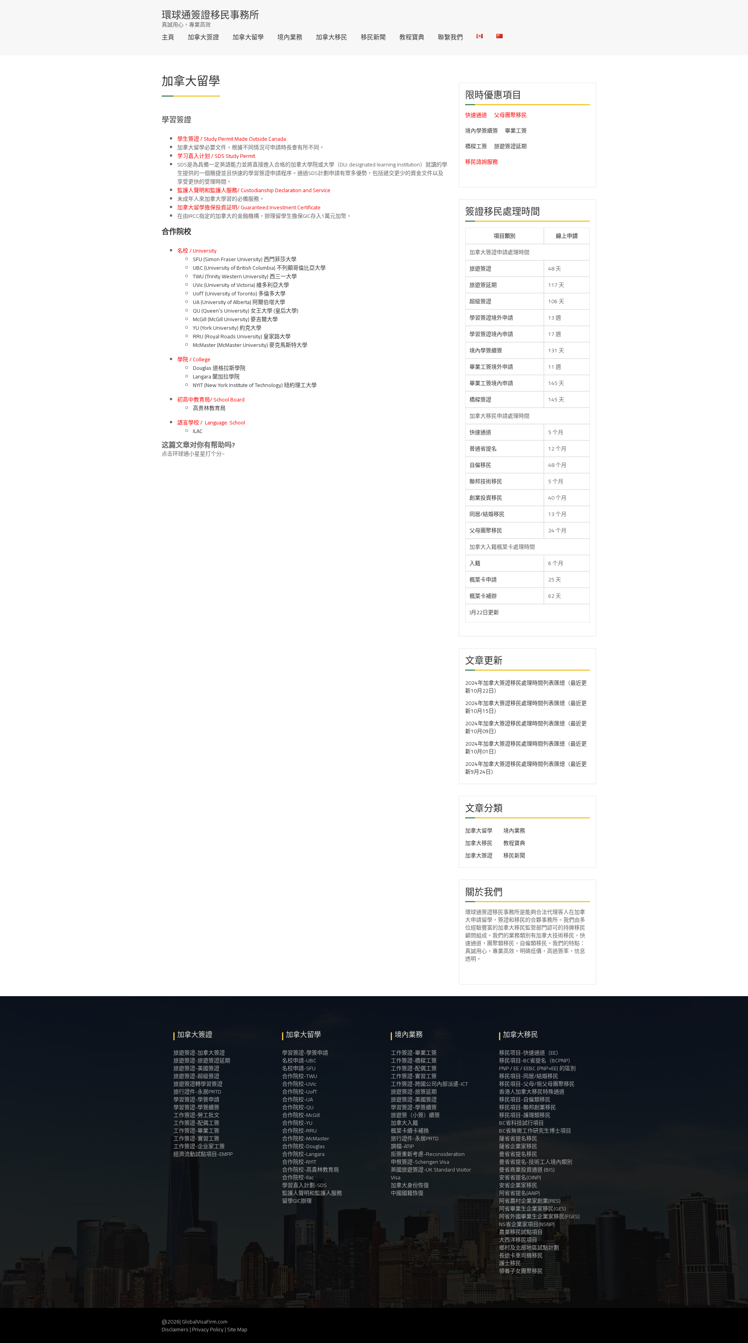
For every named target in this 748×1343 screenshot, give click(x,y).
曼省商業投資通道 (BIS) (527, 1169)
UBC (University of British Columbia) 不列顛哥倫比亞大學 (259, 268)
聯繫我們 (450, 37)
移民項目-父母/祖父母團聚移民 (537, 1084)
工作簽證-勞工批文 (196, 1115)
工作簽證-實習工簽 (196, 1138)
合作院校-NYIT (299, 1162)
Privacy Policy (208, 1329)
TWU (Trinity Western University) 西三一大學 (245, 276)
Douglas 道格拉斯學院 (219, 368)
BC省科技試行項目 (521, 1123)
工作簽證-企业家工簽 (199, 1146)
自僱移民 (480, 465)
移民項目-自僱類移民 (524, 1099)
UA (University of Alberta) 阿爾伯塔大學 (239, 302)
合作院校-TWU (299, 1076)
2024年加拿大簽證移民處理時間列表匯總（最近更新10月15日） (526, 707)
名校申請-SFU (299, 1068)
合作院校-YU (297, 1123)
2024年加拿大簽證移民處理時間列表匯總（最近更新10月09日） (526, 727)
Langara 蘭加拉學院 (216, 376)
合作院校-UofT (299, 1092)
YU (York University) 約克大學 (227, 328)
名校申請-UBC (299, 1060)
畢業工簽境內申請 (491, 383)
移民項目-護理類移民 (524, 1115)
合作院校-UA (297, 1099)
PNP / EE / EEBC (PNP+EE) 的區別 (537, 1068)
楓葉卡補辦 (483, 596)
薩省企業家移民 (518, 1146)
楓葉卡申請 (483, 579)
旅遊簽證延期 (510, 146)
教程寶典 (411, 37)
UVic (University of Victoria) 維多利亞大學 (241, 285)
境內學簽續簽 (481, 130)
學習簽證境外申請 (491, 318)
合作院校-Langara (303, 1154)
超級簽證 (480, 301)
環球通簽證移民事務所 (210, 14)
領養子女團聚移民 (521, 1271)
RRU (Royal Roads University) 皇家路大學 (242, 336)
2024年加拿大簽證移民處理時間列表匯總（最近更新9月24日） (526, 768)
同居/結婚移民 (487, 514)
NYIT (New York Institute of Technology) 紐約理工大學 (255, 385)
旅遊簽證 (480, 268)
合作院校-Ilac (298, 1177)
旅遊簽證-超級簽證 (196, 1076)
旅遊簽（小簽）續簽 (415, 1115)
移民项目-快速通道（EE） (530, 1053)
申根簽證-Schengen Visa (420, 1162)
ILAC (198, 431)
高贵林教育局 (209, 408)
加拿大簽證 (203, 37)
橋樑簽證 (480, 399)
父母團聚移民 (510, 115)
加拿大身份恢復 (410, 1185)
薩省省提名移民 (518, 1138)
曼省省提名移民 (518, 1154)
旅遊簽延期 (483, 285)
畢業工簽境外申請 (491, 367)
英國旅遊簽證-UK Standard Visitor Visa (431, 1173)
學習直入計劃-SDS (304, 1185)
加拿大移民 (331, 37)
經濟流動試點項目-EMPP (203, 1154)
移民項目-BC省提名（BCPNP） (536, 1060)
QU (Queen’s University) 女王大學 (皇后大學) (245, 311)
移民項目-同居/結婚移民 (528, 1076)
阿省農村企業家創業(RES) (530, 1201)
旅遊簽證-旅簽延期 (414, 1092)
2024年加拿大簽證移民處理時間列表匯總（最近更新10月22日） (526, 687)
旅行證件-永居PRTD (197, 1092)
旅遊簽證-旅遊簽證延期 (201, 1060)
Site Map (237, 1329)
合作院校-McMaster (305, 1138)
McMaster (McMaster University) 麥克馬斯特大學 (250, 345)
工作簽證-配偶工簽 (196, 1123)
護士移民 (510, 1263)
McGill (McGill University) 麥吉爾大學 (235, 319)
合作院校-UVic (299, 1084)
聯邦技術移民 (485, 481)
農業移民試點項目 (521, 1232)
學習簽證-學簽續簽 (196, 1107)
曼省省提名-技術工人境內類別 (535, 1162)
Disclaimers (175, 1329)
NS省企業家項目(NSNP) (527, 1224)
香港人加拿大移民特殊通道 (532, 1092)
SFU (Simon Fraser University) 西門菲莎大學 (244, 259)
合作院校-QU (298, 1107)
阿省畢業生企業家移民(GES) (532, 1208)
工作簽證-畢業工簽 (196, 1130)
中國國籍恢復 (407, 1193)
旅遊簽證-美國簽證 (196, 1068)
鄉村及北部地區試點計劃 (529, 1247)
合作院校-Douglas (303, 1146)
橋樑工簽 (476, 146)
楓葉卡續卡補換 (410, 1130)
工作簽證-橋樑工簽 (414, 1060)
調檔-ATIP (402, 1146)
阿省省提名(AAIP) (519, 1193)
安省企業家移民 (518, 1185)
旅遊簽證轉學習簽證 (197, 1084)
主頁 (168, 37)
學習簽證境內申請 (491, 334)
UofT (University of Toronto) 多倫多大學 (239, 293)
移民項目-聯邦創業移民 (527, 1107)
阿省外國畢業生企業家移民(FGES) (539, 1216)
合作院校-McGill (301, 1115)
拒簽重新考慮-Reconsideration (428, 1154)
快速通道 (476, 115)
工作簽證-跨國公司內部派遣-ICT (429, 1084)
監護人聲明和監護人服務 (312, 1193)
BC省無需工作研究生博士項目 (535, 1130)
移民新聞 (373, 37)
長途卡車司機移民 (521, 1255)
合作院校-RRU (299, 1130)
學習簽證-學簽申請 (196, 1099)
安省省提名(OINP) (520, 1177)
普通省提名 (483, 449)
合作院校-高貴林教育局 (310, 1169)
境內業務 (289, 37)
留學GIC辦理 (297, 1201)
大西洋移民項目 (518, 1240)
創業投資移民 (485, 498)
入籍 (474, 563)
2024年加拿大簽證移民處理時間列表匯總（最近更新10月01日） (526, 747)
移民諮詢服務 (481, 162)
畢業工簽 (516, 130)
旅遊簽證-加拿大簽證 (199, 1053)
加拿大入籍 (404, 1123)
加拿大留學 (248, 37)
